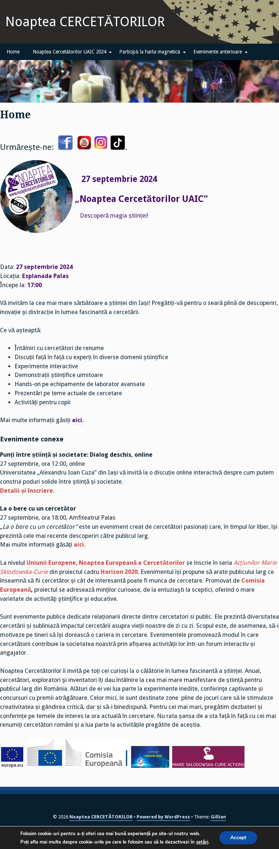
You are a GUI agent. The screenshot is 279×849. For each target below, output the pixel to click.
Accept (238, 837)
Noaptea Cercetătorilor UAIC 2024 (69, 52)
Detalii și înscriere (26, 490)
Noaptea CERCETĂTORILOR (85, 21)
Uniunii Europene (51, 562)
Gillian (218, 817)
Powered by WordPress (163, 817)
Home (13, 52)
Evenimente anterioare (217, 52)
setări (202, 842)
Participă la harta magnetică (149, 52)
